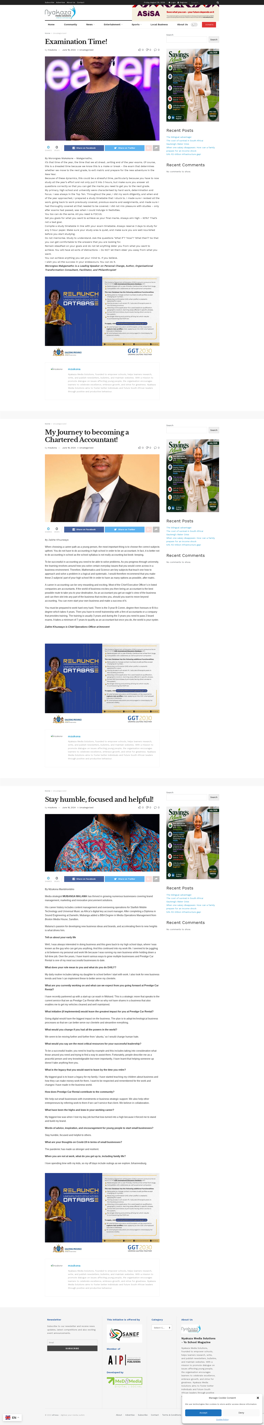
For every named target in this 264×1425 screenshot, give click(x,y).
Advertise (60, 2)
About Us (71, 2)
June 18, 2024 (69, 50)
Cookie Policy (222, 1419)
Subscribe (49, 2)
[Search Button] (217, 2)
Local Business (159, 24)
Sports (135, 24)
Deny (241, 1412)
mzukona (52, 50)
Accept (203, 1412)
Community (70, 24)
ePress (55, 1415)
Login (173, 2)
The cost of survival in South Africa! (184, 140)
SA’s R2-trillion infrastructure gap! (183, 154)
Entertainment (112, 24)
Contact (80, 2)
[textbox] (102, 634)
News (89, 24)
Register (183, 2)
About (119, 1415)
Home (51, 24)
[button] (257, 1397)
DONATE (209, 25)
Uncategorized (59, 33)
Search (169, 35)
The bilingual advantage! (179, 137)
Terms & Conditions (171, 1415)
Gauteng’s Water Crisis (177, 144)
